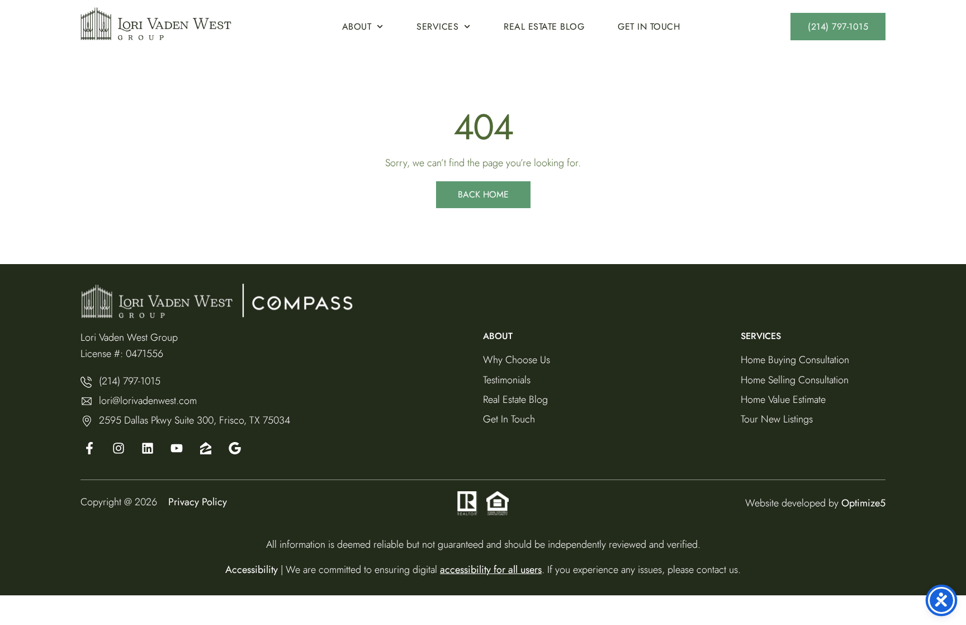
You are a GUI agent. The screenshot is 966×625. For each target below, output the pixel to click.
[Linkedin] (148, 448)
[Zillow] (206, 448)
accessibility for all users (491, 569)
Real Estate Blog (544, 26)
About (357, 26)
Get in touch (649, 26)
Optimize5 (863, 503)
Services (437, 26)
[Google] (177, 448)
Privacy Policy (197, 502)
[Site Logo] (155, 24)
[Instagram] (118, 448)
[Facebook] (89, 448)
